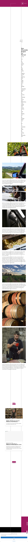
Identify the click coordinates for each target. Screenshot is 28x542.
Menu (26, 3)
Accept (14, 537)
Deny (14, 539)
